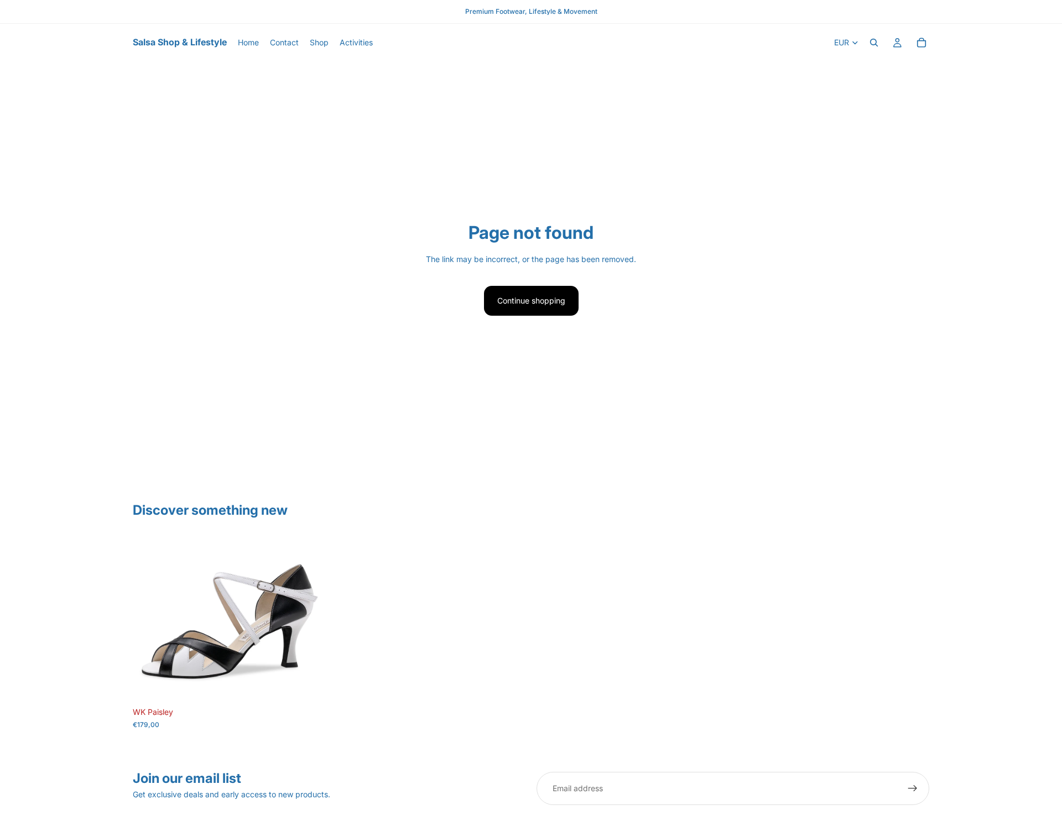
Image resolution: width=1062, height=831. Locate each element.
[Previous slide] (149, 619)
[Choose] (310, 684)
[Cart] (921, 42)
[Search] (874, 42)
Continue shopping (531, 300)
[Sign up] (912, 788)
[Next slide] (310, 619)
